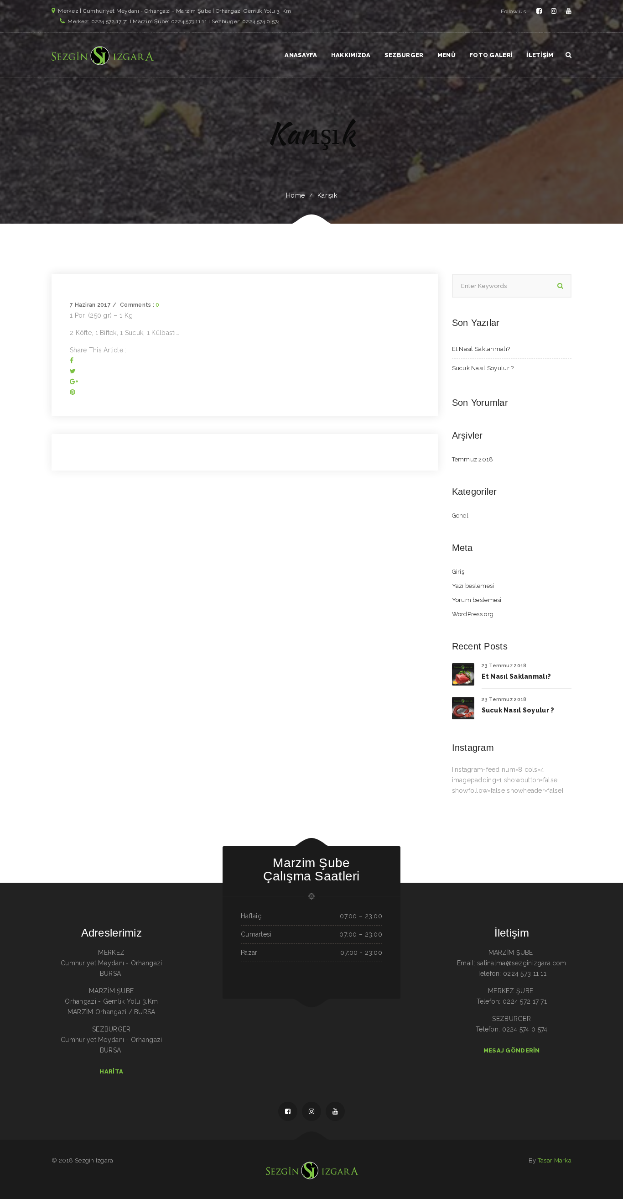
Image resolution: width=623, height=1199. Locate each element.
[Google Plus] (74, 381)
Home (295, 195)
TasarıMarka (554, 1160)
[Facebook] (71, 360)
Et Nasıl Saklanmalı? (481, 349)
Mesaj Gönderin (511, 1050)
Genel (460, 515)
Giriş (458, 571)
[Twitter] (73, 371)
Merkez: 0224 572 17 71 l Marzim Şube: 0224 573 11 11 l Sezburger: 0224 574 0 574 (173, 21)
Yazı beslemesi (473, 585)
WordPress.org (473, 614)
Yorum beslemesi (477, 600)
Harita (111, 1071)
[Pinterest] (72, 392)
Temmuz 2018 (472, 459)
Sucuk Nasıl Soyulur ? (483, 368)
